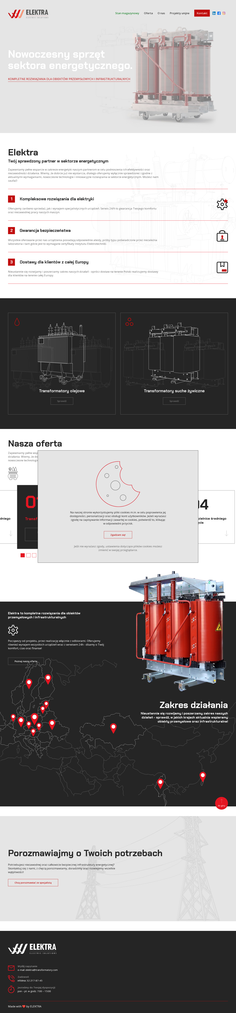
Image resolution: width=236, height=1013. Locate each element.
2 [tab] (28, 555)
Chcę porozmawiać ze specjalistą (33, 882)
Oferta (148, 13)
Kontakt (202, 13)
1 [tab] (23, 555)
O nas (161, 13)
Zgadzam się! (118, 534)
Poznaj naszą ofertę (26, 661)
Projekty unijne (179, 13)
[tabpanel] (209, 517)
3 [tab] (34, 555)
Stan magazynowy (127, 13)
